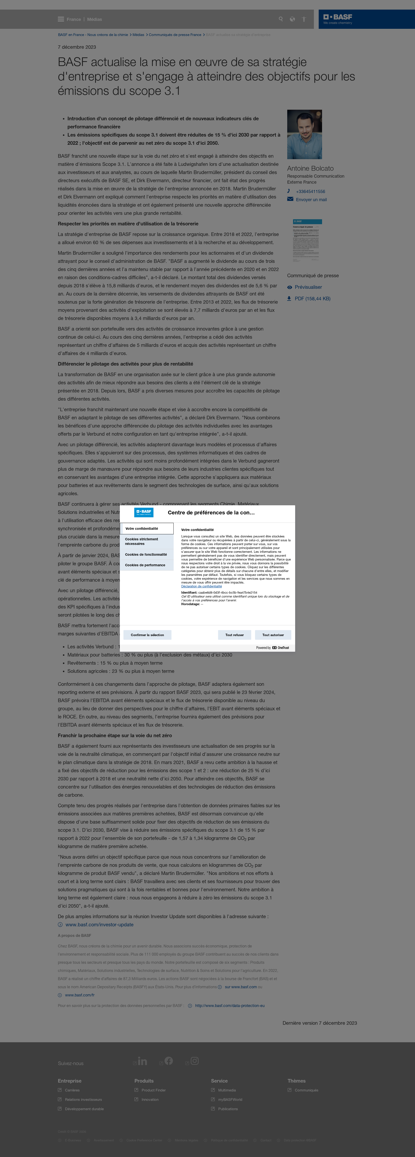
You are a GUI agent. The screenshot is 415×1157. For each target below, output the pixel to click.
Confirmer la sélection (147, 635)
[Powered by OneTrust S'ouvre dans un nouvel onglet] (274, 649)
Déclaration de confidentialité (201, 586)
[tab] (146, 528)
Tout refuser (235, 635)
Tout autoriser (273, 635)
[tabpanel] (236, 569)
